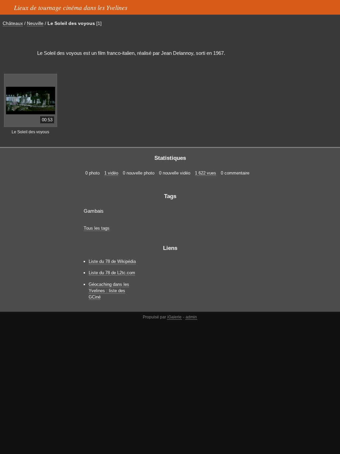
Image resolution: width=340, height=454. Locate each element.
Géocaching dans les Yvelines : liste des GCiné (109, 290)
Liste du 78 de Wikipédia (112, 261)
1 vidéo (111, 172)
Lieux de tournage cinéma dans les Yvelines (70, 7)
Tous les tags (97, 228)
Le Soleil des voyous (71, 23)
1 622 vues (205, 172)
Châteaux (13, 23)
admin (191, 317)
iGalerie (174, 317)
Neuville (35, 23)
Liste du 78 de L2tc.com (112, 272)
